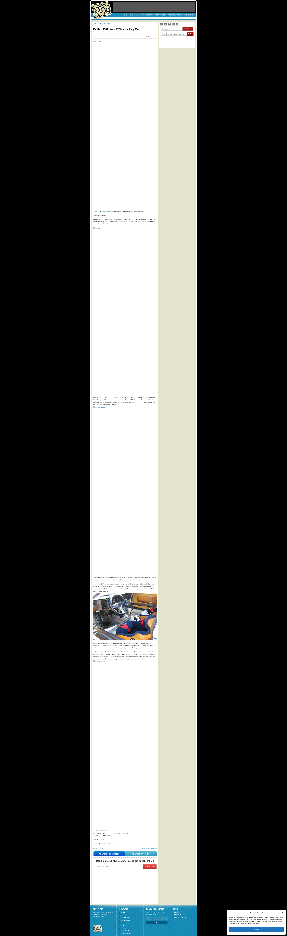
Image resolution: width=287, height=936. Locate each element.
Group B (105, 224)
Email (177, 24)
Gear (157, 15)
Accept (256, 930)
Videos (170, 15)
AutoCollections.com (107, 211)
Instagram (169, 24)
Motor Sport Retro (102, 8)
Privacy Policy (180, 917)
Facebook (161, 24)
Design (163, 15)
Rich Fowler (104, 32)
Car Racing (139, 15)
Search (188, 29)
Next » (101, 848)
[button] (282, 913)
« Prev (95, 848)
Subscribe (149, 866)
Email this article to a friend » (149, 848)
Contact (177, 915)
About (176, 912)
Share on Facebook (110, 854)
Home (125, 15)
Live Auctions (189, 15)
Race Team (178, 15)
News (131, 15)
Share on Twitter (141, 854)
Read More (96, 920)
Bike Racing (149, 15)
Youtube (165, 24)
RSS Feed (173, 24)
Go (190, 34)
